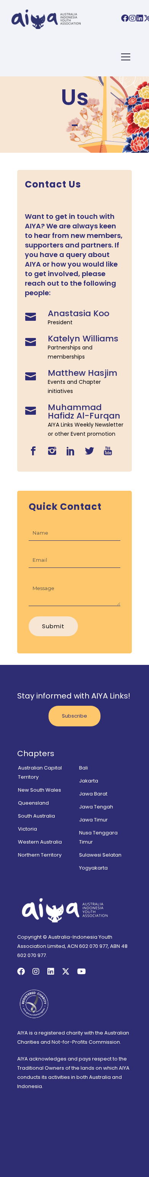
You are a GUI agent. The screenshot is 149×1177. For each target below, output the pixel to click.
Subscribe (74, 715)
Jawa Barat (93, 793)
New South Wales (39, 790)
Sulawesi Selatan (100, 854)
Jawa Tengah (96, 806)
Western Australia (40, 842)
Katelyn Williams (83, 338)
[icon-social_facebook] (35, 451)
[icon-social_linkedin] (72, 451)
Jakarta (88, 780)
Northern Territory (40, 854)
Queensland (33, 803)
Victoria (27, 829)
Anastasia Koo (78, 313)
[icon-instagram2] (53, 451)
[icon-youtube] (108, 451)
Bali (83, 767)
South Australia (36, 816)
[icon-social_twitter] (91, 451)
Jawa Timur (93, 819)
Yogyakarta (93, 867)
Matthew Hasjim (82, 373)
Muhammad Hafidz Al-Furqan (84, 411)
